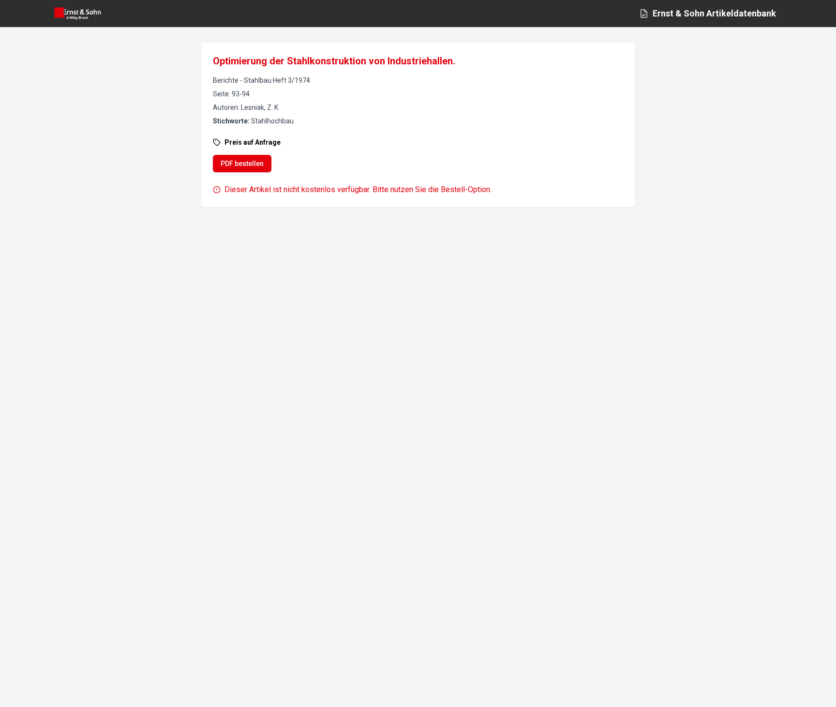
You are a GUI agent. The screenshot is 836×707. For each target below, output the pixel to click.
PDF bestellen (242, 163)
